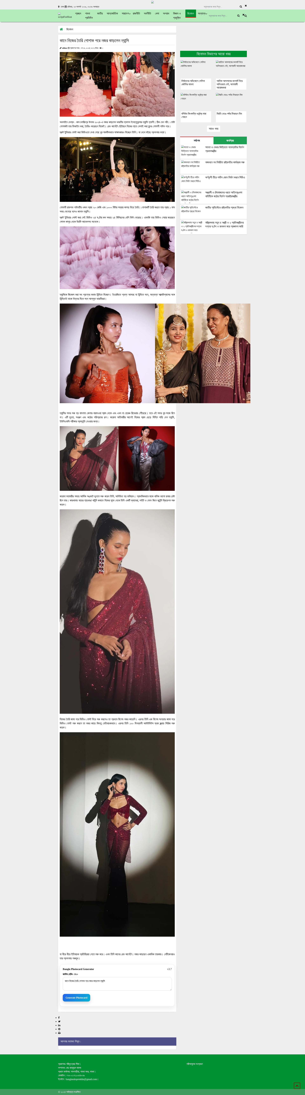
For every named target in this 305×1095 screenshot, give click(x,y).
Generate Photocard (76, 997)
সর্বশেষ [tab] (197, 140)
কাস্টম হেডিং (70, 974)
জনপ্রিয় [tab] (230, 140)
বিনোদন (69, 29)
